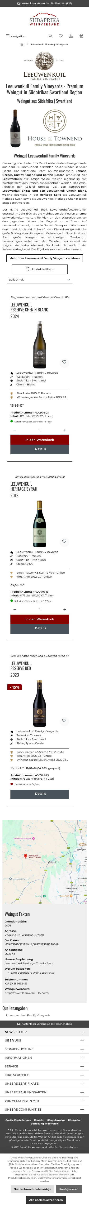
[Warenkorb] (81, 36)
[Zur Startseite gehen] (44, 19)
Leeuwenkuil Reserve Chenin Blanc (29, 307)
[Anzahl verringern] (14, 430)
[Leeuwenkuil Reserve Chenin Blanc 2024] (39, 344)
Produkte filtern (42, 269)
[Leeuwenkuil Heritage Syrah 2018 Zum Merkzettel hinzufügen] (64, 542)
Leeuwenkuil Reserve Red (21, 666)
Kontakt (39, 1120)
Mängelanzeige (56, 1120)
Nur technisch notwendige (32, 1189)
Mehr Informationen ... (53, 1161)
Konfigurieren (69, 1189)
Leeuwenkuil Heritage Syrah (23, 486)
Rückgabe (74, 1120)
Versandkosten (72, 1130)
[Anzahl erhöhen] (64, 430)
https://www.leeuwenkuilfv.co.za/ (27, 993)
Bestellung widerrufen (44, 1123)
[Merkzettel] (61, 36)
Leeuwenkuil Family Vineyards (29, 1015)
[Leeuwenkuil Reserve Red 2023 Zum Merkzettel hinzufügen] (64, 721)
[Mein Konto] (71, 36)
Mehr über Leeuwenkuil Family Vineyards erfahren (44, 258)
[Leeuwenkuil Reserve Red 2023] (39, 703)
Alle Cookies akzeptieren (46, 1200)
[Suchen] (50, 36)
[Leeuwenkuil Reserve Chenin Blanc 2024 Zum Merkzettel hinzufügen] (64, 363)
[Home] (22, 44)
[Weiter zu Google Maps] (44, 863)
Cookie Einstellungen (18, 1120)
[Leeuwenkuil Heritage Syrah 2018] (39, 524)
